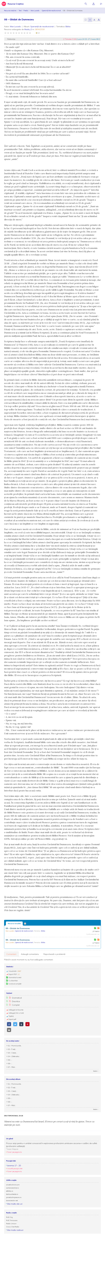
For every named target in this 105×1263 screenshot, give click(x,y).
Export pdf (12, 1019)
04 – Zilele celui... (14, 1056)
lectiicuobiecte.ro (12, 1194)
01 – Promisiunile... (15, 1046)
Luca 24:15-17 (84, 39)
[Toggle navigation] (101, 4)
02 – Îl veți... (12, 1049)
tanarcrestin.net (12, 1200)
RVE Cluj (9, 1217)
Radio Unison (11, 1224)
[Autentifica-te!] (95, 928)
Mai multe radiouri (15, 1230)
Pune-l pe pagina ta (14, 1152)
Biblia (67, 26)
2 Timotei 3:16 (69, 39)
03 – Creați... (12, 1053)
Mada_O (28, 29)
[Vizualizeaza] (98, 928)
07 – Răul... (12, 1067)
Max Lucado (35, 10)
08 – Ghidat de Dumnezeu (18, 928)
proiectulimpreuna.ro (13, 1197)
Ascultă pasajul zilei (14, 1168)
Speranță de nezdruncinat (51, 10)
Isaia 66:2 (95, 39)
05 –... (10, 1060)
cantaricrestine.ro (12, 1188)
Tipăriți (11, 1016)
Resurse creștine (10, 10)
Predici (26, 10)
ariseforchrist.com (13, 1185)
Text (20, 10)
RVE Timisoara (11, 1220)
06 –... (10, 1063)
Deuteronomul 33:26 (13, 1116)
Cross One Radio (12, 1227)
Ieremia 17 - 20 (14, 1165)
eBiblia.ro (9, 1191)
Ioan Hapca (12, 1149)
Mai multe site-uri (14, 1204)
